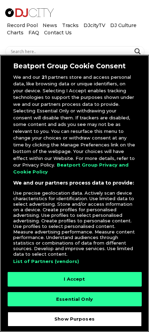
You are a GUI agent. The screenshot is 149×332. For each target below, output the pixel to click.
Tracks (70, 25)
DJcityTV (94, 25)
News (50, 25)
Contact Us (58, 32)
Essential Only (74, 299)
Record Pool (22, 25)
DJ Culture (123, 25)
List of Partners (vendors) (46, 261)
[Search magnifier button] (138, 51)
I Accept (74, 279)
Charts (15, 32)
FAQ (33, 32)
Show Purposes (74, 319)
